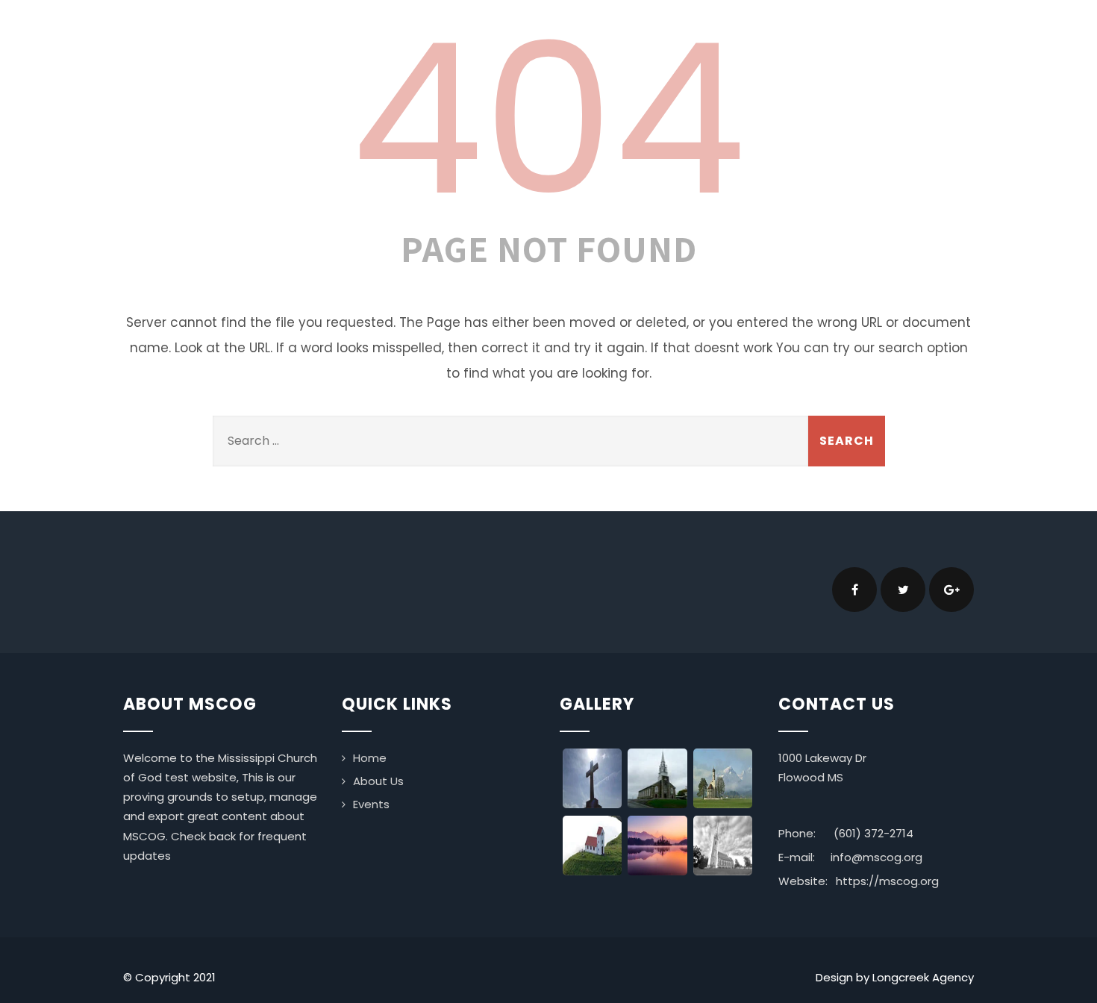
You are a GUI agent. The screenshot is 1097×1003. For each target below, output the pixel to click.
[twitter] (903, 589)
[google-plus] (951, 589)
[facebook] (854, 589)
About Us (378, 781)
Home (370, 758)
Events (371, 804)
